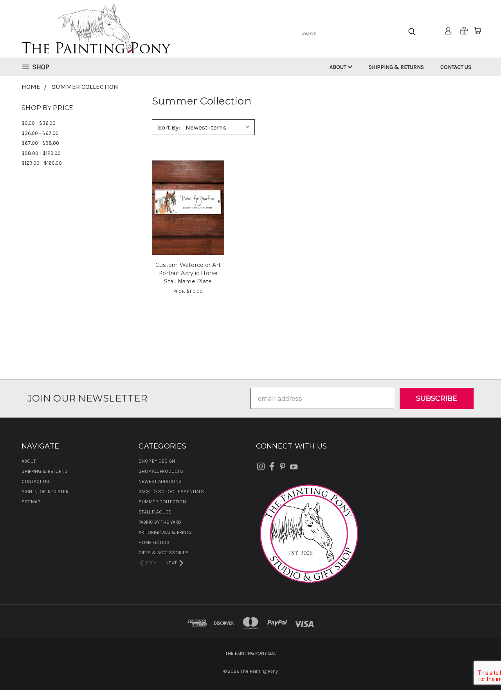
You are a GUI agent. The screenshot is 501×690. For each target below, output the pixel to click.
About (339, 67)
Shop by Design (157, 461)
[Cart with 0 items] (477, 30)
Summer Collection (162, 501)
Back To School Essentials (171, 491)
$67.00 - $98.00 (40, 143)
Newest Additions (160, 481)
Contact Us (455, 67)
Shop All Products (161, 471)
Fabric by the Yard (160, 522)
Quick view (188, 198)
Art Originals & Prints (165, 532)
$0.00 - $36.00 (39, 123)
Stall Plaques (155, 512)
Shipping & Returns (396, 67)
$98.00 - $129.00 (41, 153)
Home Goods (154, 542)
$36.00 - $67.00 (40, 133)
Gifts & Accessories (164, 552)
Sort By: (169, 127)
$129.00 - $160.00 (42, 163)
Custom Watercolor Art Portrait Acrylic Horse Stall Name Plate (188, 273)
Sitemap (31, 501)
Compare (185, 215)
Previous (477, 665)
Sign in (30, 491)
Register (58, 491)
